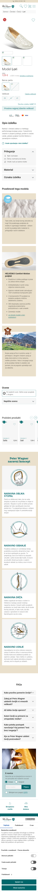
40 (12, 98)
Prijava (26, 787)
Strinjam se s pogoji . (18, 792)
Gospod (21, 782)
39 (5, 98)
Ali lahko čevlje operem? (15, 710)
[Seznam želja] (25, 6)
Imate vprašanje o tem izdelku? (16, 143)
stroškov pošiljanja (26, 76)
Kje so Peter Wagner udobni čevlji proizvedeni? (16, 737)
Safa (5, 440)
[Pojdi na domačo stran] (9, 6)
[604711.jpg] (19, 34)
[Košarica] (30, 6)
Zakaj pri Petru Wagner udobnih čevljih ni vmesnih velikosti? (16, 701)
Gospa (10, 782)
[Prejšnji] (31, 418)
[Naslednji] (35, 418)
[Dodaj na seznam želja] (33, 19)
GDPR (25, 792)
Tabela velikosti (30, 94)
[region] (19, 41)
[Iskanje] (21, 6)
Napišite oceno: (11, 401)
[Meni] (34, 6)
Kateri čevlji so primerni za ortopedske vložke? (16, 717)
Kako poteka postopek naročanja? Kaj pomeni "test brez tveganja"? (16, 728)
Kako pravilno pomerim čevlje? (18, 692)
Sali (22, 440)
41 (17, 98)
